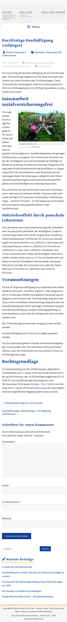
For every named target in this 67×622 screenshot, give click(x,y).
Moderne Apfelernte (27, 144)
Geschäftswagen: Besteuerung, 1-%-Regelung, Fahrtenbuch (26, 412)
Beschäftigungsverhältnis (44, 63)
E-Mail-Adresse (11, 501)
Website (6, 518)
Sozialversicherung (22, 66)
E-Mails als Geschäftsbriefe (17, 566)
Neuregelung (7, 66)
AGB (54, 615)
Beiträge (29, 63)
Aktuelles (40, 52)
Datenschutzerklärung (33, 619)
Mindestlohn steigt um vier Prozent (22, 402)
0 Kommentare (44, 66)
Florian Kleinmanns (16, 52)
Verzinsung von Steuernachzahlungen (21, 590)
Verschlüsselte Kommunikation (25, 615)
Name (6, 485)
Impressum (45, 615)
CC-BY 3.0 (35, 147)
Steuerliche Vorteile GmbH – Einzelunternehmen (27, 596)
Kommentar (9, 441)
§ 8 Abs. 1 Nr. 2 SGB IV (43, 384)
